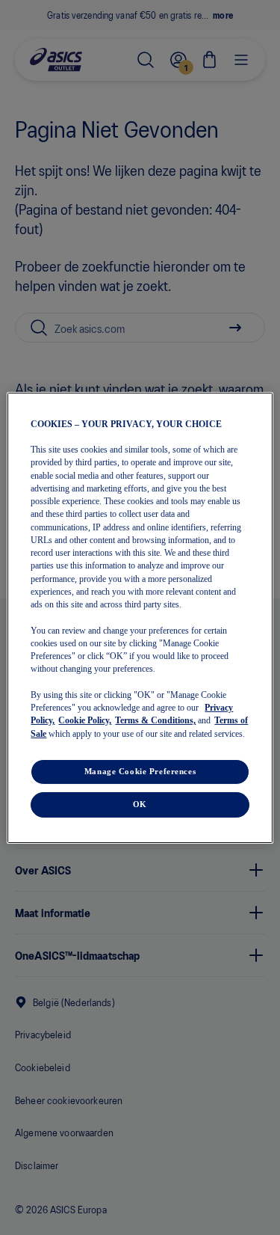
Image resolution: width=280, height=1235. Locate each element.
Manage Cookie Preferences (140, 771)
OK (140, 804)
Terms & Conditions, (155, 720)
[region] (140, 617)
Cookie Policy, (84, 720)
